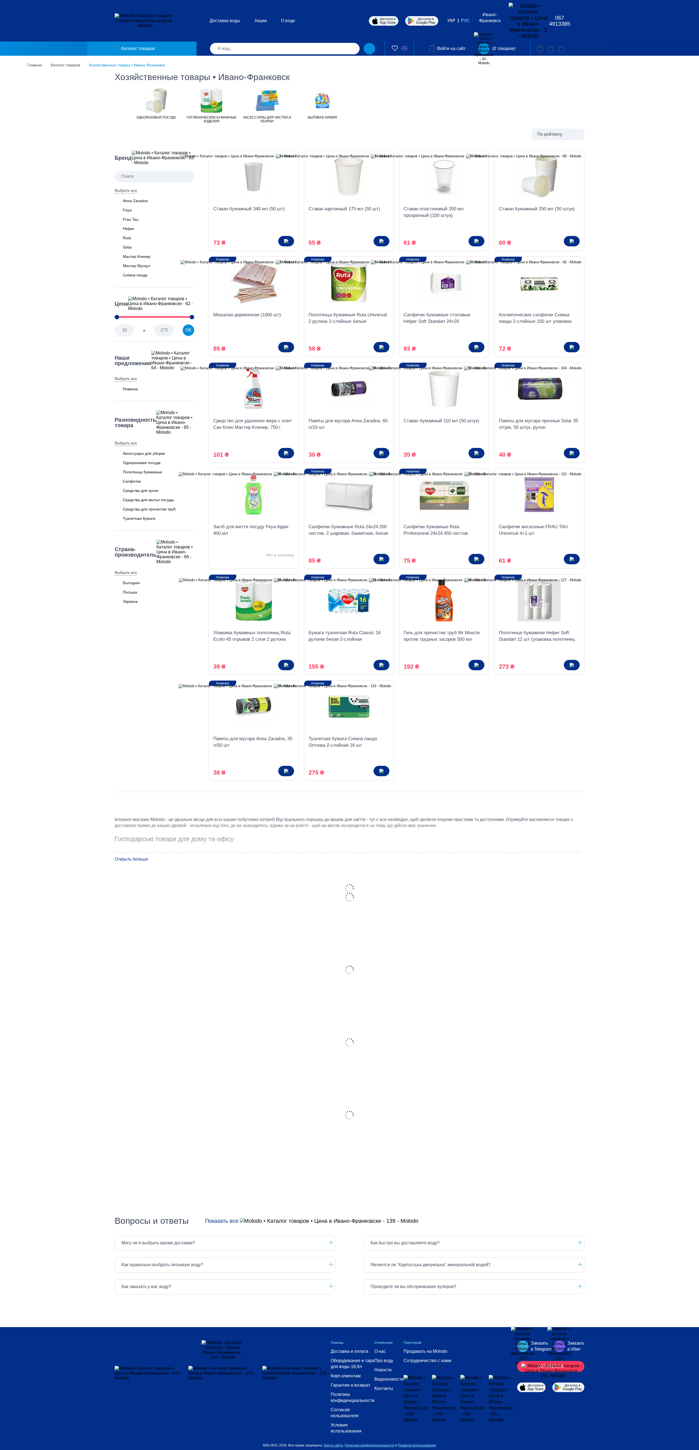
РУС (465, 20)
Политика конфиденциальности (352, 1397)
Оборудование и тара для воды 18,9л (352, 1363)
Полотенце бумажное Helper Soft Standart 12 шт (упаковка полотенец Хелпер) (537, 636)
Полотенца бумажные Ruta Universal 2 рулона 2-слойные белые (348, 318)
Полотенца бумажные (142, 472)
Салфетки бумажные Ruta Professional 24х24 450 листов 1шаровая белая (436, 530)
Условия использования (346, 1428)
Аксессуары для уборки (144, 453)
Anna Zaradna (135, 201)
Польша (130, 592)
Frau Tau (130, 219)
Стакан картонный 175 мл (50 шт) (344, 208)
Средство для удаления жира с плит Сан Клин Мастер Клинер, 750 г (252, 424)
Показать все (221, 1221)
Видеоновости (389, 1379)
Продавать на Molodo (425, 1351)
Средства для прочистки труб (149, 509)
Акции (260, 20)
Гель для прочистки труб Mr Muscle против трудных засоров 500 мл (442, 636)
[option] (156, 103)
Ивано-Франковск (489, 17)
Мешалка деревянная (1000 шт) (247, 314)
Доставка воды (225, 20)
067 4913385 (559, 21)
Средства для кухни (140, 490)
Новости (383, 1370)
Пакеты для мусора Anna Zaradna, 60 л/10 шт (348, 424)
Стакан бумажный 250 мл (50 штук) (537, 208)
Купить (286, 241)
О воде (288, 20)
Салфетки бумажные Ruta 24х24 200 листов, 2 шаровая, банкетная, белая (348, 530)
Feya (127, 210)
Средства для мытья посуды (148, 500)
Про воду (383, 1360)
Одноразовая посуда (142, 462)
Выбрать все (126, 190)
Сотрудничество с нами (427, 1360)
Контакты (383, 1388)
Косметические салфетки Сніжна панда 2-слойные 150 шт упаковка (535, 318)
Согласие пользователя (345, 1412)
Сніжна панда (135, 275)
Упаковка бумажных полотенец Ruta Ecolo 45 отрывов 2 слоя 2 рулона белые (251, 636)
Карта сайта (333, 1445)
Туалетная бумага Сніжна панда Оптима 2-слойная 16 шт (343, 742)
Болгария (131, 583)
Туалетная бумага (139, 518)
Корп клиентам (346, 1376)
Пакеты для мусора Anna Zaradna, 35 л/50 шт (252, 742)
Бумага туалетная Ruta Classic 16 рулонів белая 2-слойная (345, 636)
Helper (128, 228)
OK (188, 330)
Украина (130, 601)
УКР (451, 20)
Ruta (127, 238)
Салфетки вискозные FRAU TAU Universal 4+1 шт (533, 530)
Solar (127, 247)
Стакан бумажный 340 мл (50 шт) (249, 208)
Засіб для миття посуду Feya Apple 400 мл (250, 530)
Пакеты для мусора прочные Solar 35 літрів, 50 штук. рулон (538, 424)
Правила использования (417, 1445)
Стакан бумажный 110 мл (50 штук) (441, 420)
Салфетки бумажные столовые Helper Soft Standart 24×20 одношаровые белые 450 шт (437, 318)
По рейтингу (549, 134)
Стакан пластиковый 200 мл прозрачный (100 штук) (434, 212)
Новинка (130, 389)
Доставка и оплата (349, 1351)
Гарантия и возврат (350, 1385)
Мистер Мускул (136, 266)
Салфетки (132, 481)
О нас (380, 1351)
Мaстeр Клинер (136, 256)
